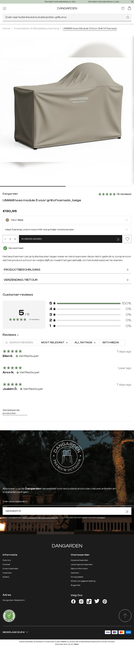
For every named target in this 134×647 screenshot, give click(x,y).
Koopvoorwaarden (79, 560)
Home (6, 28)
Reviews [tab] (10, 335)
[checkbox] (112, 343)
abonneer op (13, 511)
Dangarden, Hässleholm (14, 600)
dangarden (67, 8)
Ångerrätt (75, 585)
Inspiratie (7, 573)
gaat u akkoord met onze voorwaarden (40, 517)
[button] (90, 303)
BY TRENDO (75, 644)
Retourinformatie (79, 568)
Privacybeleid (77, 577)
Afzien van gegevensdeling (83, 581)
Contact (6, 564)
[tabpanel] (67, 366)
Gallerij (6, 577)
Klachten (75, 573)
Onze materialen (10, 568)
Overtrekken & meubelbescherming (36, 28)
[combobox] (67, 17)
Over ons (7, 560)
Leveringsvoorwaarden (82, 564)
